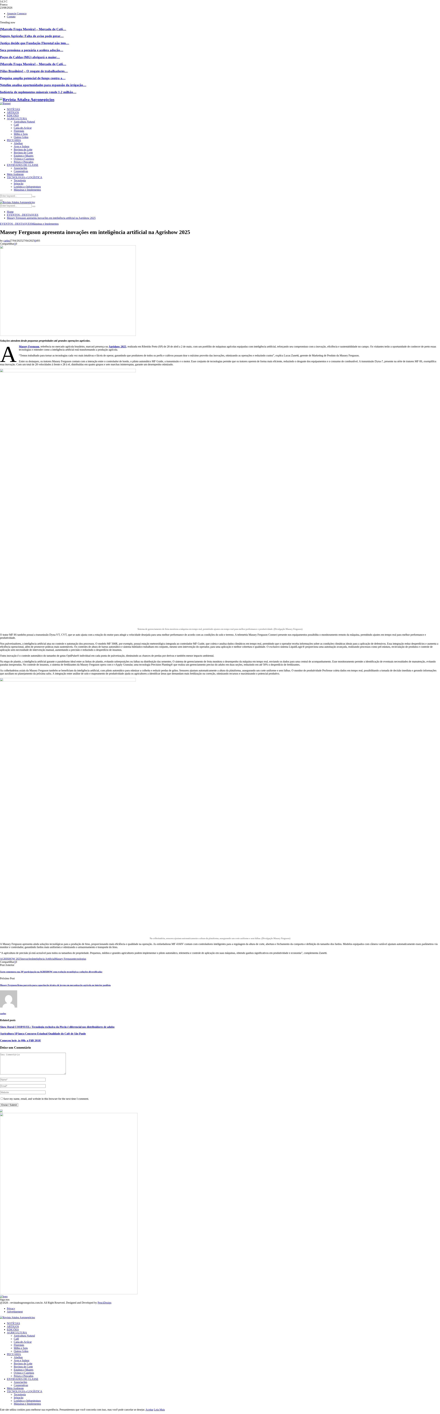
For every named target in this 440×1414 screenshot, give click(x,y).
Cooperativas (21, 171)
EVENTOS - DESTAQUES (15, 223)
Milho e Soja (21, 134)
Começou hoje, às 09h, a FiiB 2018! (20, 1040)
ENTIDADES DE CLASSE (22, 165)
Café (16, 124)
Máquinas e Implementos (27, 189)
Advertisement (15, 1311)
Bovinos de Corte (23, 152)
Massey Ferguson (29, 346)
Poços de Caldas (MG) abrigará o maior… (30, 57)
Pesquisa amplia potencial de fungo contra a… (32, 78)
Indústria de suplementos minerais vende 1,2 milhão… (38, 92)
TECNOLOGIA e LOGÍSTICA (24, 177)
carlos (6, 240)
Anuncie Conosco (16, 13)
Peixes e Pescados (23, 161)
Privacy (11, 1308)
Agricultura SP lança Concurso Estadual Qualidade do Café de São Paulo (43, 1033)
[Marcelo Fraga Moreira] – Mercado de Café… (33, 29)
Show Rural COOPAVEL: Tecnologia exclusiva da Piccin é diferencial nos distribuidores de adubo (57, 1026)
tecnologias (80, 958)
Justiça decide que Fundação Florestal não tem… (34, 43)
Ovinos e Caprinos (24, 158)
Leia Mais (159, 1409)
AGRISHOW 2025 (10, 958)
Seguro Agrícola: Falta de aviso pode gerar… (32, 36)
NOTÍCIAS (13, 109)
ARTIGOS (13, 112)
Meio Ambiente (15, 174)
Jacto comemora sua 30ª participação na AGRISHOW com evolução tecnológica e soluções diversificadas (51, 971)
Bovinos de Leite (23, 149)
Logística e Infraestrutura (27, 186)
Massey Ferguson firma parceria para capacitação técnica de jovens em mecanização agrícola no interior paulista (55, 985)
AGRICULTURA (17, 118)
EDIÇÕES (13, 115)
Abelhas (18, 143)
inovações (26, 958)
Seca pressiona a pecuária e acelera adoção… (31, 50)
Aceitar (149, 1409)
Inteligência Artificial (43, 958)
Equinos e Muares (23, 155)
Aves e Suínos (21, 146)
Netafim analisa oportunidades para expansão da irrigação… (43, 85)
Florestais (19, 130)
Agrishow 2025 (117, 346)
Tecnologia (20, 180)
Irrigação (18, 183)
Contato (11, 16)
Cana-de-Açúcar (23, 127)
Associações (20, 168)
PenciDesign (104, 1302)
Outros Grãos (21, 137)
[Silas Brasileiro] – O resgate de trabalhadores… (34, 71)
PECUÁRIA (14, 140)
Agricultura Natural (24, 121)
